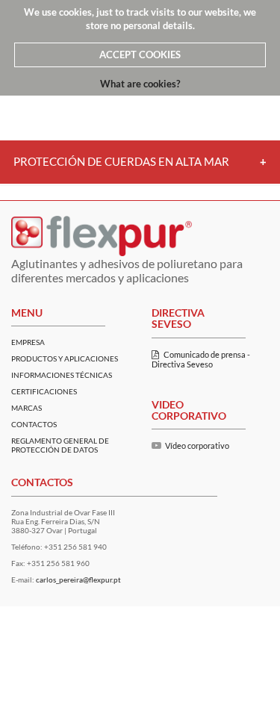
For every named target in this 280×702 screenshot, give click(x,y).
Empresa (28, 342)
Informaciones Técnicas (61, 374)
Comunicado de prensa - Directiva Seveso (201, 359)
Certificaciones (44, 391)
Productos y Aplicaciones (64, 358)
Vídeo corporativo (197, 445)
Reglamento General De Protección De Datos (60, 445)
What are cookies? (140, 84)
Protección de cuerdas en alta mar (121, 161)
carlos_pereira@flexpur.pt (78, 579)
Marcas (26, 407)
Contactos (34, 424)
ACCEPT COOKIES (140, 54)
